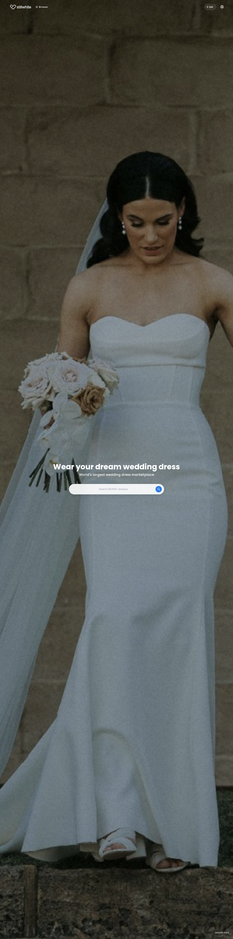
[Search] (158, 489)
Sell (211, 7)
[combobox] (116, 489)
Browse (43, 7)
